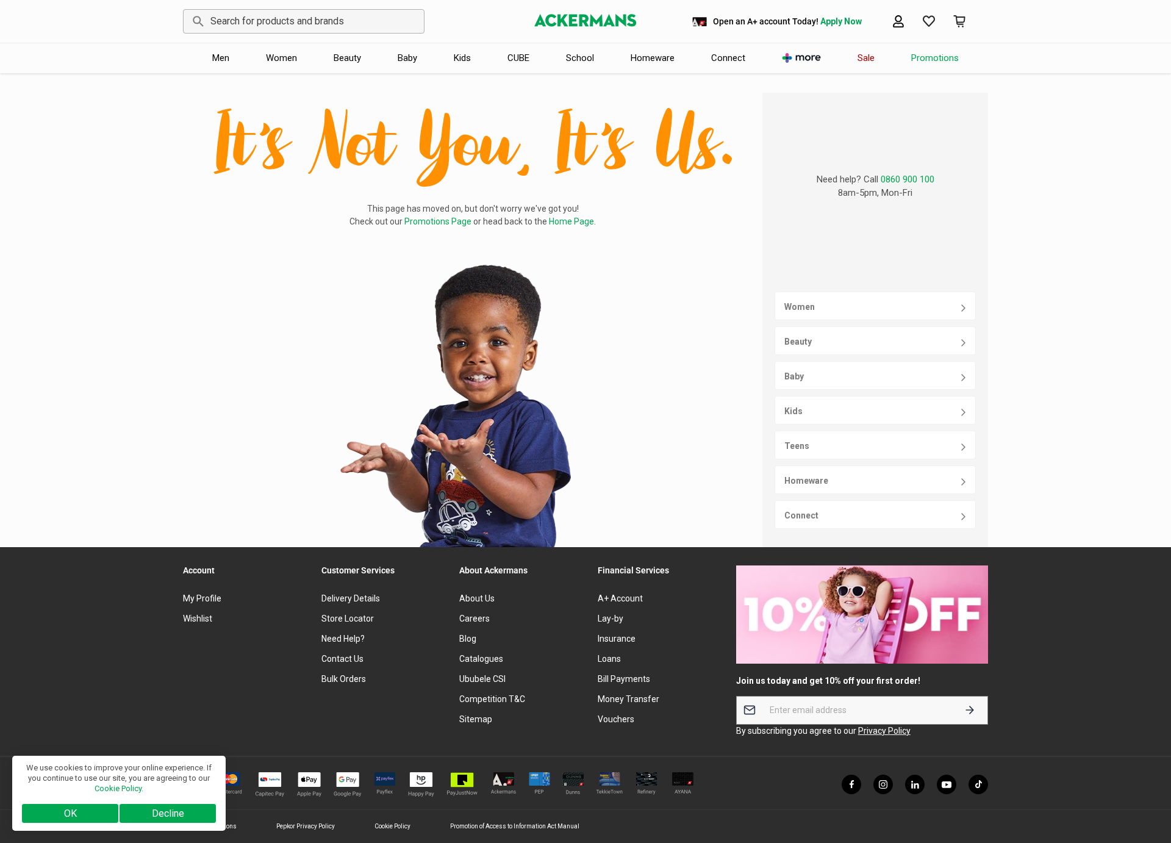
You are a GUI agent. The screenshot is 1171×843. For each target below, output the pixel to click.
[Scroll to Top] (1147, 776)
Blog (467, 639)
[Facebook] (851, 784)
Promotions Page (437, 221)
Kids (462, 57)
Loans (609, 659)
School (580, 57)
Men (220, 57)
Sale (866, 57)
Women (281, 57)
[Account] (898, 21)
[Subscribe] (969, 710)
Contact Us (342, 659)
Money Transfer (628, 699)
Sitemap (475, 719)
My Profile (202, 598)
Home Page (571, 221)
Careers (474, 618)
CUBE (518, 57)
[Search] (196, 21)
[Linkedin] (915, 784)
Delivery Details (350, 598)
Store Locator (347, 618)
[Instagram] (883, 784)
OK (70, 813)
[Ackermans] (585, 21)
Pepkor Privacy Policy (305, 826)
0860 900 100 (907, 179)
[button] (929, 21)
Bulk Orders (343, 679)
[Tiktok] (978, 784)
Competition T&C (492, 699)
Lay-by (610, 618)
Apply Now (841, 21)
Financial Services (633, 570)
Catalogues (481, 659)
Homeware (653, 57)
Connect (728, 57)
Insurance (617, 639)
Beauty (347, 57)
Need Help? (343, 639)
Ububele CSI (482, 679)
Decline (168, 813)
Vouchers (616, 719)
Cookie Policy (392, 826)
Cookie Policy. (119, 788)
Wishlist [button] (197, 618)
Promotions (935, 57)
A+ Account (620, 598)
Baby (407, 57)
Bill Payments (624, 679)
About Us (477, 598)
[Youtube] (946, 784)
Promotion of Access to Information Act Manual (514, 826)
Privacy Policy (884, 731)
